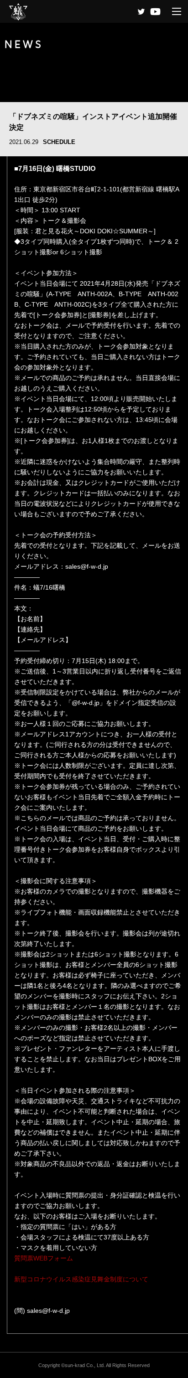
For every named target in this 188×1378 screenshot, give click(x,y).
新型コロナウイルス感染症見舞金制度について (81, 1279)
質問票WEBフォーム (43, 1258)
